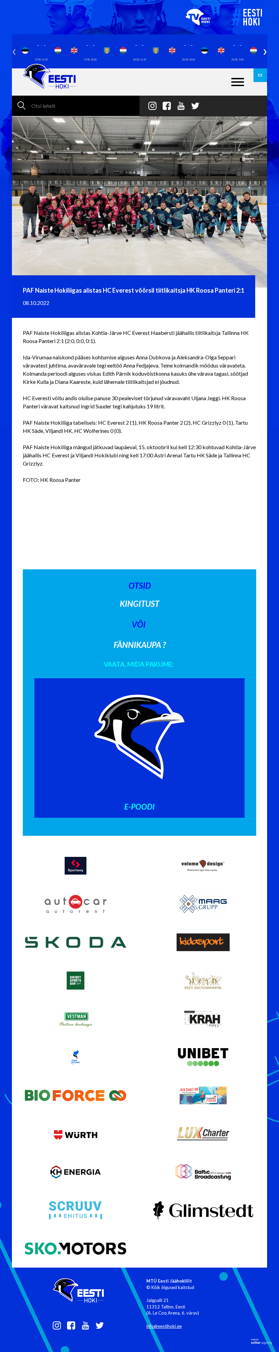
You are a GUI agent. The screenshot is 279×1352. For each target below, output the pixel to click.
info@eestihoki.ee (164, 1326)
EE (260, 75)
